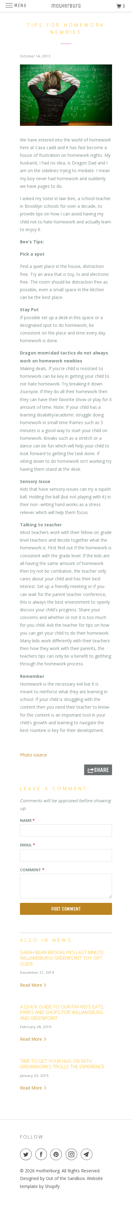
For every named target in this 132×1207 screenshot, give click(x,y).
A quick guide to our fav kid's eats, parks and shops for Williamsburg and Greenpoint (62, 1012)
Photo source (33, 755)
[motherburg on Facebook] (42, 1154)
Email (27, 845)
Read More (31, 985)
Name (27, 820)
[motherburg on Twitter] (27, 1154)
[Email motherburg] (88, 1154)
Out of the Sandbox (65, 1178)
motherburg (48, 1171)
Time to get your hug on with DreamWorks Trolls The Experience (62, 1064)
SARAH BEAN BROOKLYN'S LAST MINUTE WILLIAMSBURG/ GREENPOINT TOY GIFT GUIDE (62, 958)
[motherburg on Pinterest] (57, 1154)
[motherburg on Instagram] (73, 1154)
